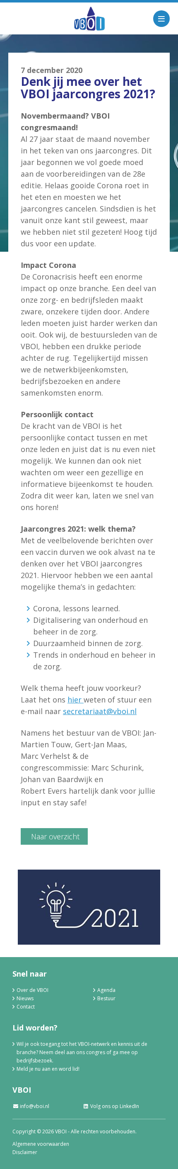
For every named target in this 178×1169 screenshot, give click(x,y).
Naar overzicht (55, 836)
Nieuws (25, 998)
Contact (26, 1006)
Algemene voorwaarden (40, 1143)
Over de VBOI (32, 990)
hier (75, 700)
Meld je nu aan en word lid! (48, 1068)
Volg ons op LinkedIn (114, 1106)
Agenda (106, 990)
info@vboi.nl (34, 1106)
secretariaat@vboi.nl (100, 711)
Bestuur (106, 998)
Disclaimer (24, 1152)
